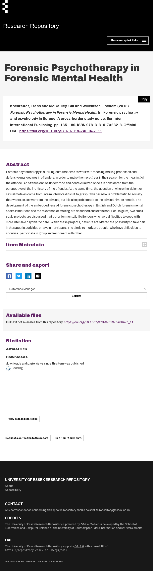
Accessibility (13, 489)
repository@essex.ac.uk (114, 510)
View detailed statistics (22, 419)
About (9, 486)
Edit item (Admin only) (68, 438)
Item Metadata (25, 244)
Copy (142, 98)
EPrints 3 (85, 524)
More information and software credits (118, 528)
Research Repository (31, 26)
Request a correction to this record (26, 438)
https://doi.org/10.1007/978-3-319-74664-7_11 (60, 131)
